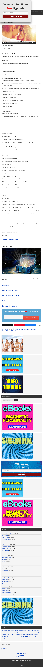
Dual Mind (38, 630)
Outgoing (35, 329)
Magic (35, 634)
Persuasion (34, 637)
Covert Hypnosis (32, 630)
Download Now (31, 318)
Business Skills (32, 328)
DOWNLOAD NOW (15, 17)
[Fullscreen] (34, 42)
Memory (37, 634)
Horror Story (35, 632)
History (32, 632)
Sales (38, 636)
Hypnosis (39, 632)
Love (33, 634)
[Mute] (32, 42)
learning (31, 634)
